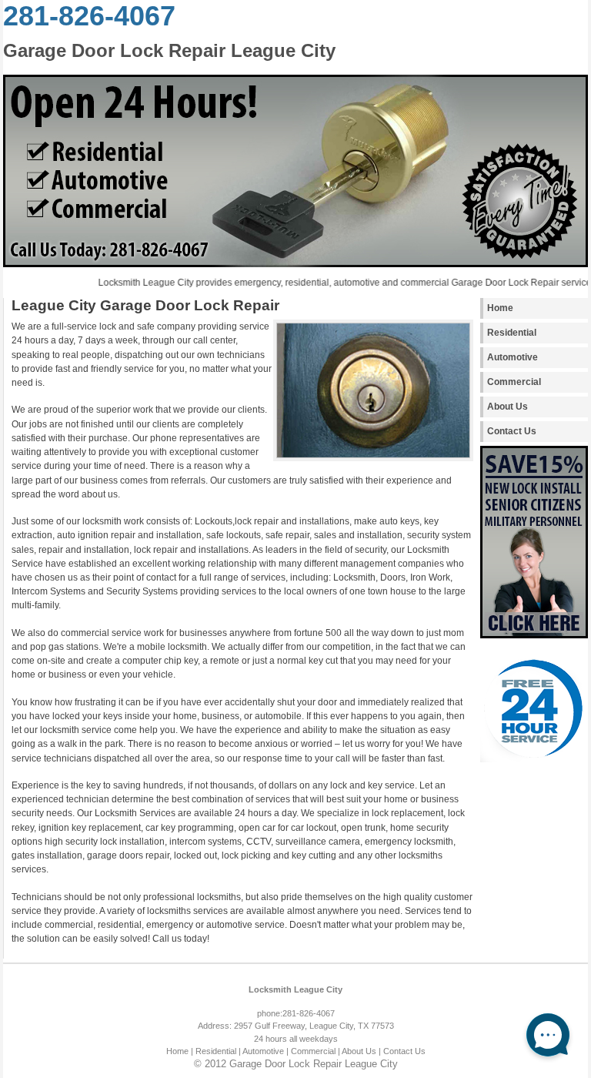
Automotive (512, 357)
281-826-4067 (89, 16)
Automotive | (265, 1051)
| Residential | (216, 1051)
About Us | (361, 1051)
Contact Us (511, 431)
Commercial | (315, 1051)
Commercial (514, 382)
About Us (507, 406)
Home (500, 308)
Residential (511, 332)
